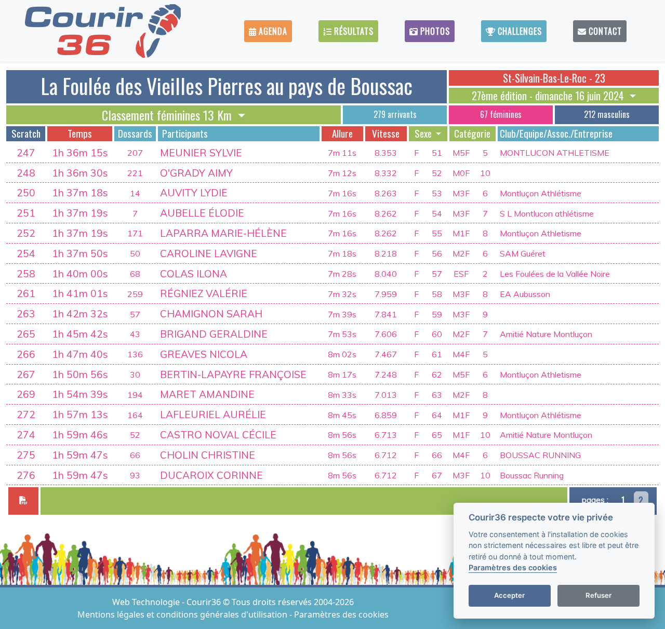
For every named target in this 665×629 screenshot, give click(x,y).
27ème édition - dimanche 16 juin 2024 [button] (549, 95)
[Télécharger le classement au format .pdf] (23, 501)
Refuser (598, 596)
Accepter (509, 596)
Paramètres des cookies (341, 614)
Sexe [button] (424, 133)
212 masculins (607, 114)
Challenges (518, 31)
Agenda (271, 31)
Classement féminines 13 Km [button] (168, 114)
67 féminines (501, 114)
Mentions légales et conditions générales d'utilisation (183, 614)
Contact (604, 31)
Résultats (352, 31)
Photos (434, 31)
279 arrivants (395, 114)
